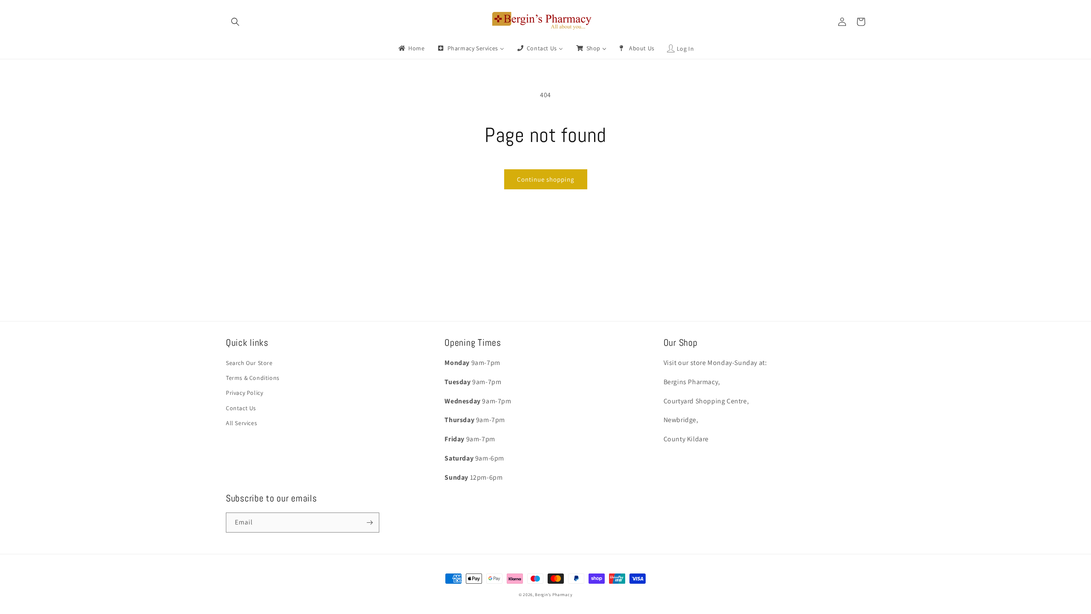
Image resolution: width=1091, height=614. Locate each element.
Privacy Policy (244, 393)
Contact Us (241, 408)
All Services (241, 423)
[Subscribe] (369, 523)
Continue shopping (545, 179)
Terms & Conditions (253, 378)
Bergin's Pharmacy (553, 594)
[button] (235, 21)
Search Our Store (249, 363)
